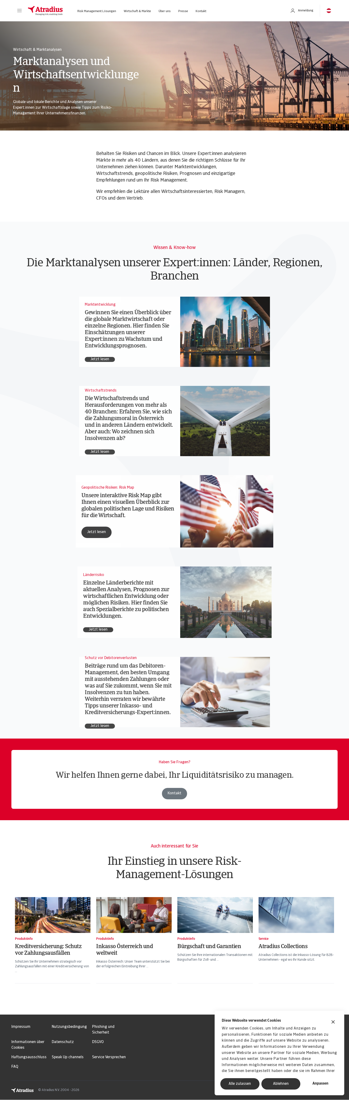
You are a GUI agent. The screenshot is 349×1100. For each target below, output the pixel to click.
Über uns (165, 11)
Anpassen (320, 1084)
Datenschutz (63, 1042)
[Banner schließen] (333, 1022)
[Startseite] (45, 10)
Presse (183, 11)
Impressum (20, 1027)
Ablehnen (281, 1084)
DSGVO (98, 1042)
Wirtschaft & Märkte (137, 11)
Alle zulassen (240, 1084)
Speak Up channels (68, 1057)
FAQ (14, 1067)
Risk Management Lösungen (96, 11)
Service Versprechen (109, 1057)
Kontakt (201, 11)
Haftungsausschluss (29, 1057)
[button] (19, 10)
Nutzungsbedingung (69, 1027)
